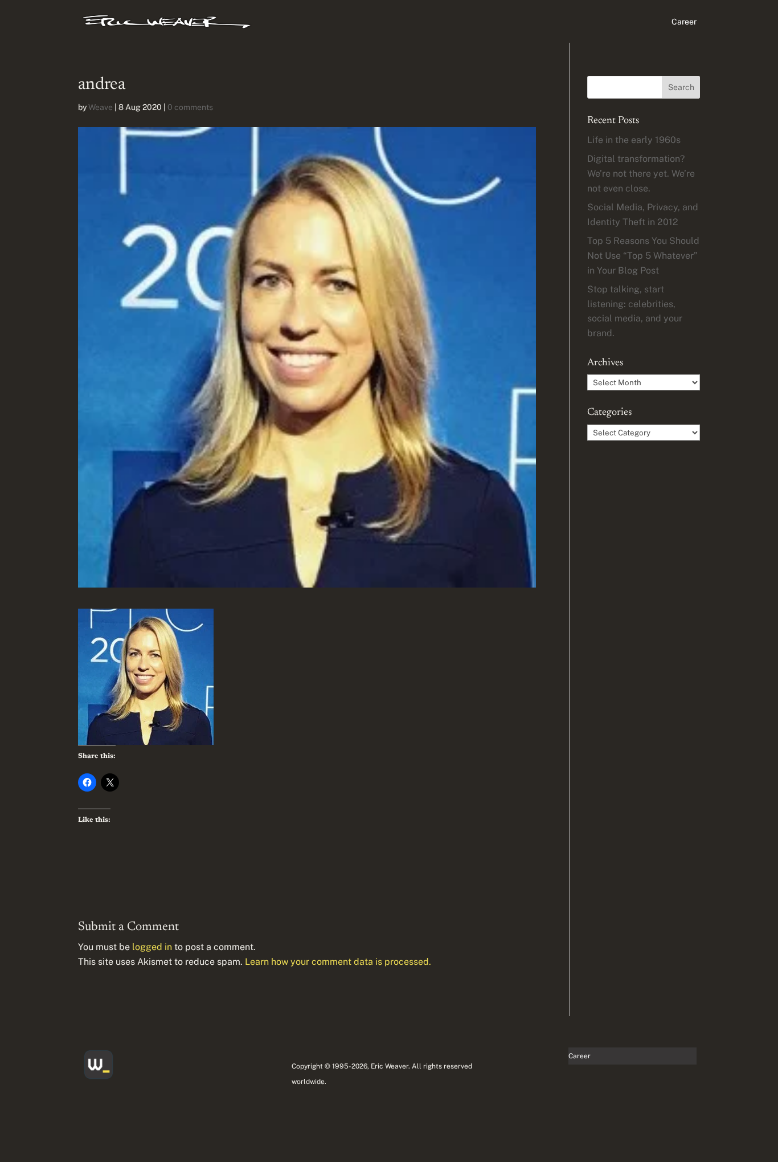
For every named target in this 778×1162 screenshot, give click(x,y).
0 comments (190, 107)
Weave (100, 107)
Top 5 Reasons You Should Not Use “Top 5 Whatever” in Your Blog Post (643, 255)
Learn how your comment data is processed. (338, 961)
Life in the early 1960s (634, 139)
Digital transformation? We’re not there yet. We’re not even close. (641, 173)
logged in (152, 946)
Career (684, 22)
